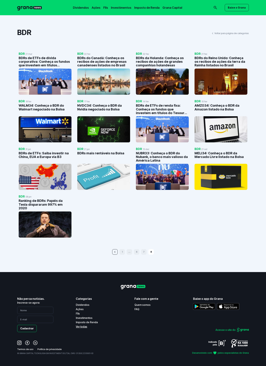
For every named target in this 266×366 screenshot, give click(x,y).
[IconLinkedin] (35, 343)
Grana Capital (172, 7)
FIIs (105, 7)
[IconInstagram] (19, 343)
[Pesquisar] (165, 5)
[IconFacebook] (27, 343)
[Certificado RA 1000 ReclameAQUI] (239, 343)
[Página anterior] (115, 252)
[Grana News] (29, 8)
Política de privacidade (49, 349)
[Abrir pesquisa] (215, 7)
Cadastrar (27, 328)
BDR (22, 53)
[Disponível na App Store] (228, 306)
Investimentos (121, 7)
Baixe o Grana (237, 7)
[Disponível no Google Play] (204, 306)
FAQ (136, 309)
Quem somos (142, 304)
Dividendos (81, 7)
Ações (96, 7)
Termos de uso (25, 349)
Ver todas (81, 326)
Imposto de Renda (147, 7)
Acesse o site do (226, 329)
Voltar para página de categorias (231, 33)
